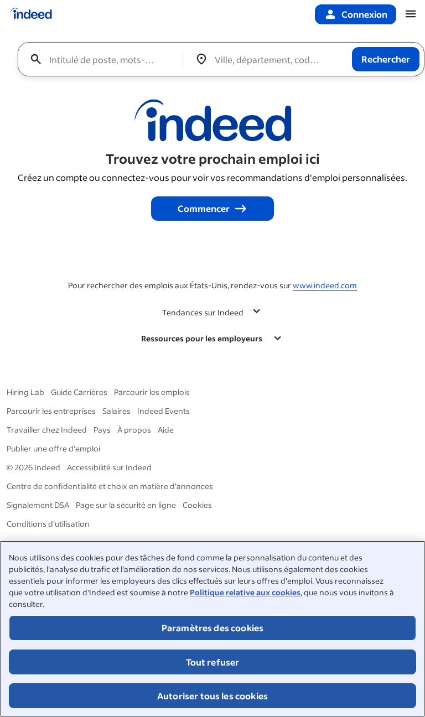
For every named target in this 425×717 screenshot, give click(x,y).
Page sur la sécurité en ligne (126, 505)
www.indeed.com (325, 285)
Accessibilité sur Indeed (109, 467)
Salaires (116, 411)
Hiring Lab (25, 392)
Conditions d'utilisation (48, 523)
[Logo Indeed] (31, 14)
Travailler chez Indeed (47, 429)
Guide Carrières (79, 392)
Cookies (197, 505)
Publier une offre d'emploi (53, 448)
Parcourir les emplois (152, 392)
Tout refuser (213, 662)
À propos (134, 429)
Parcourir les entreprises (51, 411)
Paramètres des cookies (213, 627)
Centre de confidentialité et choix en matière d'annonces (110, 486)
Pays (102, 429)
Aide (166, 429)
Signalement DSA (38, 505)
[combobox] (104, 59)
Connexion (364, 14)
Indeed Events (163, 411)
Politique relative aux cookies (245, 592)
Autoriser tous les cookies (212, 696)
